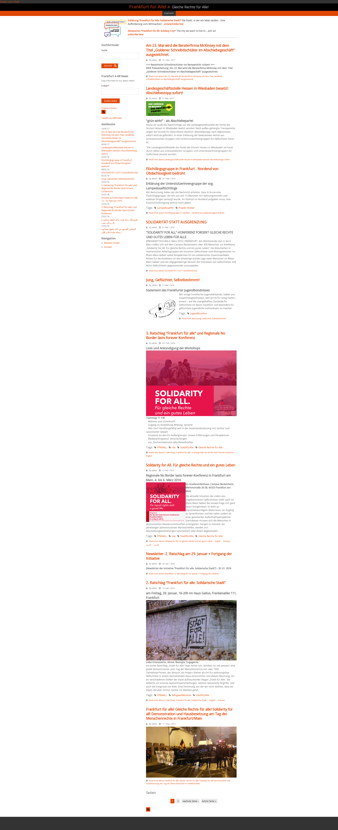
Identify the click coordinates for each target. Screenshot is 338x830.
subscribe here (136, 34)
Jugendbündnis (198, 313)
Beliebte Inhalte (112, 242)
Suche (104, 50)
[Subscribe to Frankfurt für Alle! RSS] (191, 809)
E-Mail (105, 85)
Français (226, 541)
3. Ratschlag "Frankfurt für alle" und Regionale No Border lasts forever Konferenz (185, 335)
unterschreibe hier (174, 23)
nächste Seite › (190, 801)
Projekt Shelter (187, 207)
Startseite (169, 13)
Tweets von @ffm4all (111, 118)
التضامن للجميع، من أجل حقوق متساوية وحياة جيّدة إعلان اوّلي (118, 231)
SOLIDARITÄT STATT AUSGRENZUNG (176, 222)
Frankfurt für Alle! (147, 7)
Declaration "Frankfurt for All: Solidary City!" (152, 30)
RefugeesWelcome (181, 695)
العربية (148, 544)
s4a (173, 447)
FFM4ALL (162, 447)
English (149, 456)
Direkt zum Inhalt (10, 1)
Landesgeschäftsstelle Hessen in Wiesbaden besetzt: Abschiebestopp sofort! (187, 90)
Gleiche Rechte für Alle (210, 447)
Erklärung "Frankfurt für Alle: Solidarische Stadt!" (155, 20)
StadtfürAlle (187, 447)
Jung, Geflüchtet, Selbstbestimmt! (173, 279)
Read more (189, 159)
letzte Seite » (209, 801)
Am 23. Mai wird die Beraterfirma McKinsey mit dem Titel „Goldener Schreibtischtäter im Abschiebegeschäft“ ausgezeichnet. (190, 50)
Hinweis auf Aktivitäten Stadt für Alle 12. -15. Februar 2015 (119, 199)
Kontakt (108, 247)
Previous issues (109, 108)
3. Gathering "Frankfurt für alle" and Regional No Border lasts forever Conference (119, 188)
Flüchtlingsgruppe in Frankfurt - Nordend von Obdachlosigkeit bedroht (182, 171)
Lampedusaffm (165, 207)
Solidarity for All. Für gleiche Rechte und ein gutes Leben (190, 465)
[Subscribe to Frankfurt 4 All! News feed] (120, 112)
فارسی (156, 544)
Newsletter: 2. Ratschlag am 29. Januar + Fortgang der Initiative (189, 556)
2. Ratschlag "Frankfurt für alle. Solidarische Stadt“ (186, 582)
